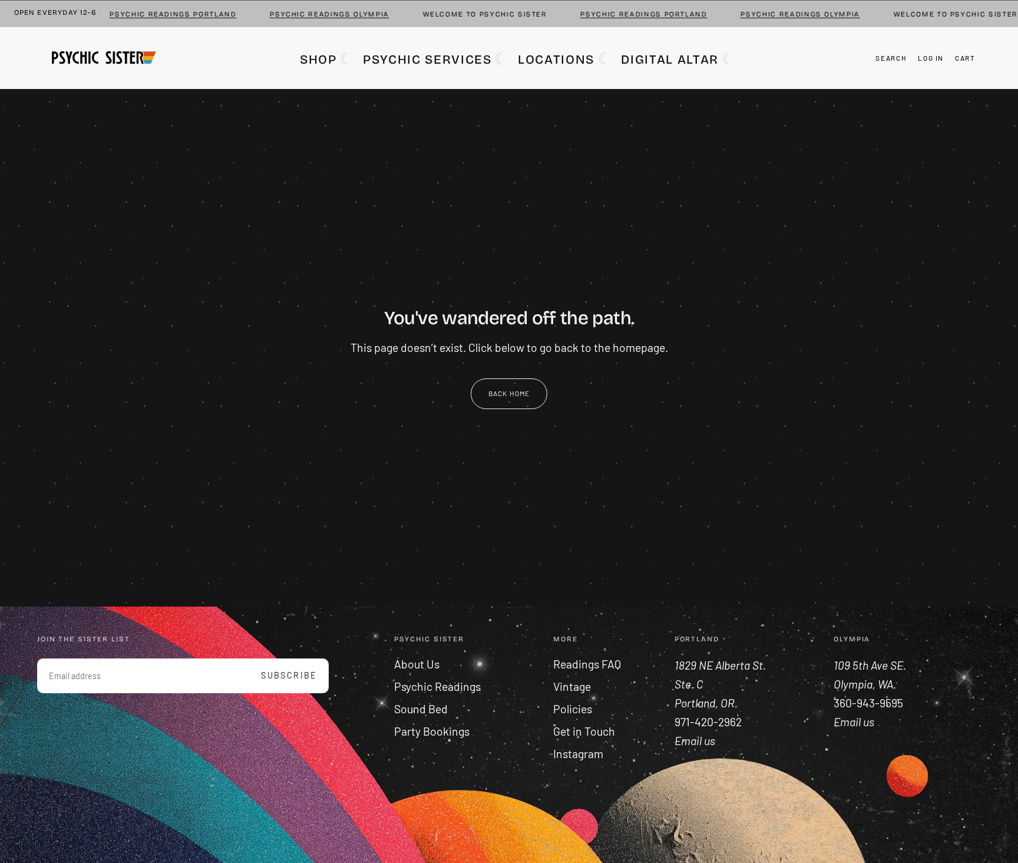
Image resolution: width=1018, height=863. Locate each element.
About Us (416, 664)
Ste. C (690, 684)
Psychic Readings (437, 686)
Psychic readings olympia (315, 14)
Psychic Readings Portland (158, 14)
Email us (854, 722)
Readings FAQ (587, 664)
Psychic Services (427, 59)
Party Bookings (432, 731)
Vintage (572, 686)
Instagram (578, 753)
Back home (509, 393)
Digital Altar (670, 59)
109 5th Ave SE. (871, 664)
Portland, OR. (707, 703)
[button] (891, 58)
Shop (318, 59)
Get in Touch (584, 731)
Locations (556, 59)
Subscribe (289, 675)
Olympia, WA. (866, 684)
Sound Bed (421, 709)
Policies (572, 709)
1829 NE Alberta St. (720, 664)
